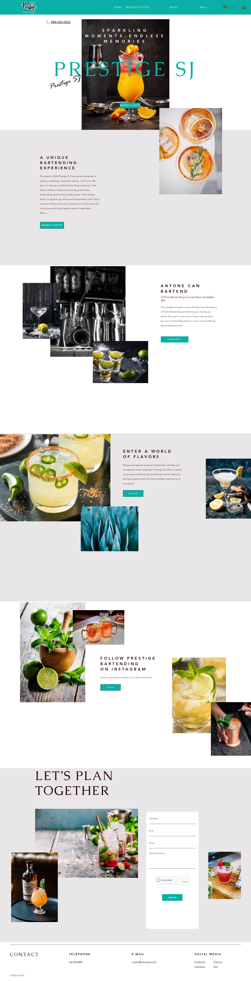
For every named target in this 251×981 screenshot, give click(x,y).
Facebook (199, 961)
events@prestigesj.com (144, 961)
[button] (243, 7)
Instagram (199, 966)
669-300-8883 (60, 22)
